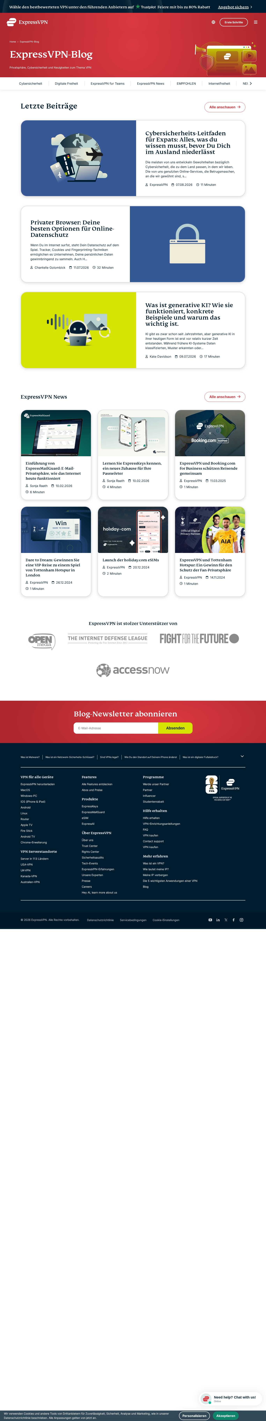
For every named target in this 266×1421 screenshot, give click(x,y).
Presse (86, 880)
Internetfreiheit (219, 83)
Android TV (28, 836)
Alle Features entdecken (97, 784)
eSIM (85, 818)
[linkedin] (218, 920)
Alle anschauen (222, 107)
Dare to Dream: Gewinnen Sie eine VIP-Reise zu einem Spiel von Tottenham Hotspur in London (53, 567)
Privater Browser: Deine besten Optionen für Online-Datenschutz (72, 229)
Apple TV (26, 825)
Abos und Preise (92, 790)
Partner (147, 790)
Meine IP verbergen (155, 875)
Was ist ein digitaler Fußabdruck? (200, 757)
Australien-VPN (30, 882)
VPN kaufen (150, 835)
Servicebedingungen (133, 920)
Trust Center (90, 845)
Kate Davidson (160, 356)
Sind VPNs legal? (109, 757)
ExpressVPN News (150, 83)
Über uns (87, 840)
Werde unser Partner (156, 784)
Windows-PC (29, 795)
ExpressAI (88, 823)
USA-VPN (27, 864)
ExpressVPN (159, 184)
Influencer (149, 795)
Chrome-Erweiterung (34, 842)
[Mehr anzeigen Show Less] (241, 756)
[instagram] (241, 920)
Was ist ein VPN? (153, 863)
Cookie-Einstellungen (166, 920)
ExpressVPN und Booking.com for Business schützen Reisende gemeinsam (209, 468)
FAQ (145, 829)
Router (25, 819)
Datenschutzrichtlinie (100, 920)
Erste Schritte (234, 22)
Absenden (175, 728)
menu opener (256, 22)
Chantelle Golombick (50, 267)
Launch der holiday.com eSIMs (131, 560)
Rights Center (90, 851)
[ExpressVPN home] (27, 22)
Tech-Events (90, 863)
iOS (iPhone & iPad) (33, 801)
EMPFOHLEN (186, 83)
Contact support (153, 841)
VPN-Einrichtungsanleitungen (161, 823)
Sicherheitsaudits (93, 857)
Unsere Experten (92, 875)
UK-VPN (26, 870)
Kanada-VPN (29, 876)
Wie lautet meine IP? (156, 869)
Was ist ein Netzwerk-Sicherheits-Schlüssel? (69, 757)
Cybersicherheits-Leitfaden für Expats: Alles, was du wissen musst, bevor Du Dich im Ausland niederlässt (188, 143)
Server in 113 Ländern (34, 858)
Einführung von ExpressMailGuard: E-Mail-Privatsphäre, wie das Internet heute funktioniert (53, 471)
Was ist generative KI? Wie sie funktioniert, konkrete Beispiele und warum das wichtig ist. (189, 315)
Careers (87, 886)
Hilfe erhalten (151, 818)
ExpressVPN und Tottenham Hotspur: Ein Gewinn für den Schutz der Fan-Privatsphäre (206, 565)
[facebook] (234, 920)
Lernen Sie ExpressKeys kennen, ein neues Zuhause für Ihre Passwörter (132, 468)
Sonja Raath (39, 485)
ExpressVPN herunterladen (38, 784)
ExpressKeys (90, 806)
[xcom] (226, 920)
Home (13, 41)
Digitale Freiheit (66, 83)
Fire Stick (27, 830)
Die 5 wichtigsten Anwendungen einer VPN (170, 880)
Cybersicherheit (30, 83)
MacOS (25, 790)
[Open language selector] (213, 22)
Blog (146, 886)
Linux (24, 813)
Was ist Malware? (30, 757)
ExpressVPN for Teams (107, 83)
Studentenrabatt (153, 801)
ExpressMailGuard (93, 812)
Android (26, 807)
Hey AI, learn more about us (99, 892)
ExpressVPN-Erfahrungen (98, 869)
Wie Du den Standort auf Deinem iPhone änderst (150, 757)
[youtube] (210, 920)
